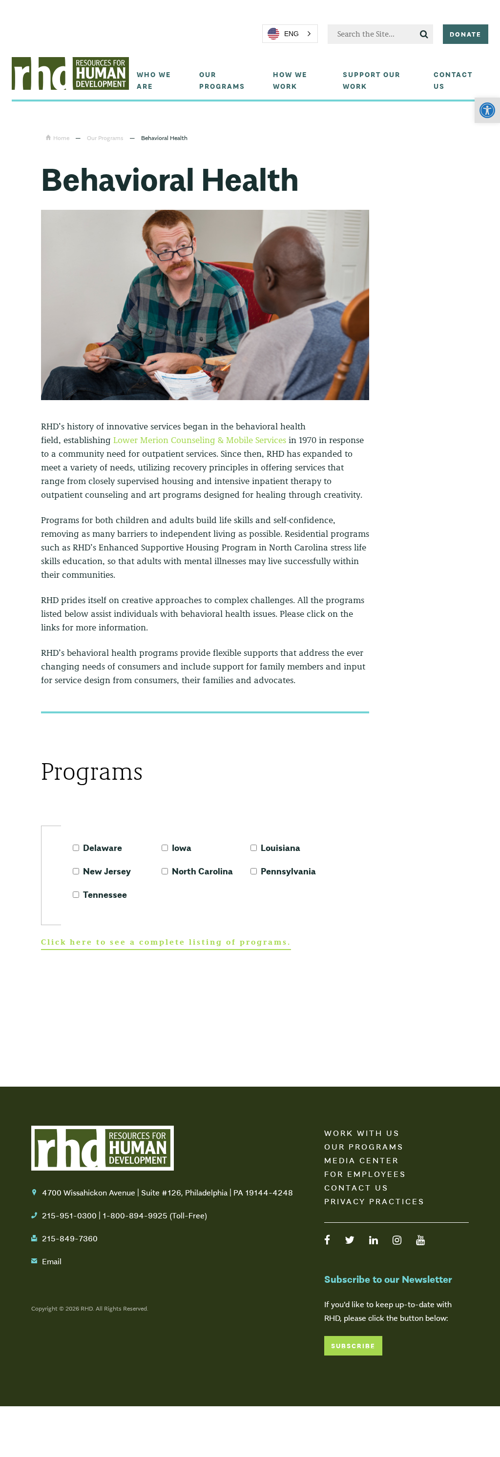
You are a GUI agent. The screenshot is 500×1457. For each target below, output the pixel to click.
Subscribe (353, 1345)
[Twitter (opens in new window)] (349, 1239)
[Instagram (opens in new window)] (397, 1239)
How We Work (290, 80)
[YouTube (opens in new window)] (420, 1239)
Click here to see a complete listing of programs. (166, 942)
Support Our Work (371, 80)
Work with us (362, 1132)
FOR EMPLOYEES (365, 1173)
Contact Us (453, 80)
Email (52, 1260)
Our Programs (222, 80)
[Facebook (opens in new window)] (327, 1239)
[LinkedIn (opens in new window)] (373, 1239)
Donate (465, 34)
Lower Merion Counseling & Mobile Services (199, 440)
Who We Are (154, 80)
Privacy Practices (374, 1200)
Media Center (361, 1159)
